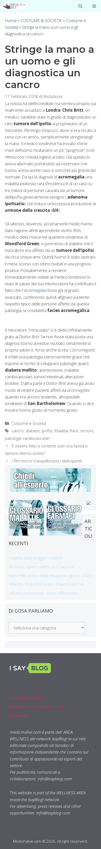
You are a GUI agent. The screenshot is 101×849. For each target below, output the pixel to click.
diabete (33, 430)
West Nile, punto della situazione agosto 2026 (50, 575)
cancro (18, 430)
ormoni (86, 430)
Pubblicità (18, 715)
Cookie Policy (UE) (26, 698)
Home (11, 20)
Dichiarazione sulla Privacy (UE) (37, 707)
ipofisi (47, 430)
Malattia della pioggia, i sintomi (36, 558)
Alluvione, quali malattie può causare (41, 566)
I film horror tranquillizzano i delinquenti (47, 461)
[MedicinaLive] (13, 6)
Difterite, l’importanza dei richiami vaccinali (46, 584)
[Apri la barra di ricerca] (80, 6)
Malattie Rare (66, 430)
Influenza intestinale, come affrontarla (42, 593)
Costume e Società (29, 423)
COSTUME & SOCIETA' (41, 20)
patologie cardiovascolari (27, 438)
